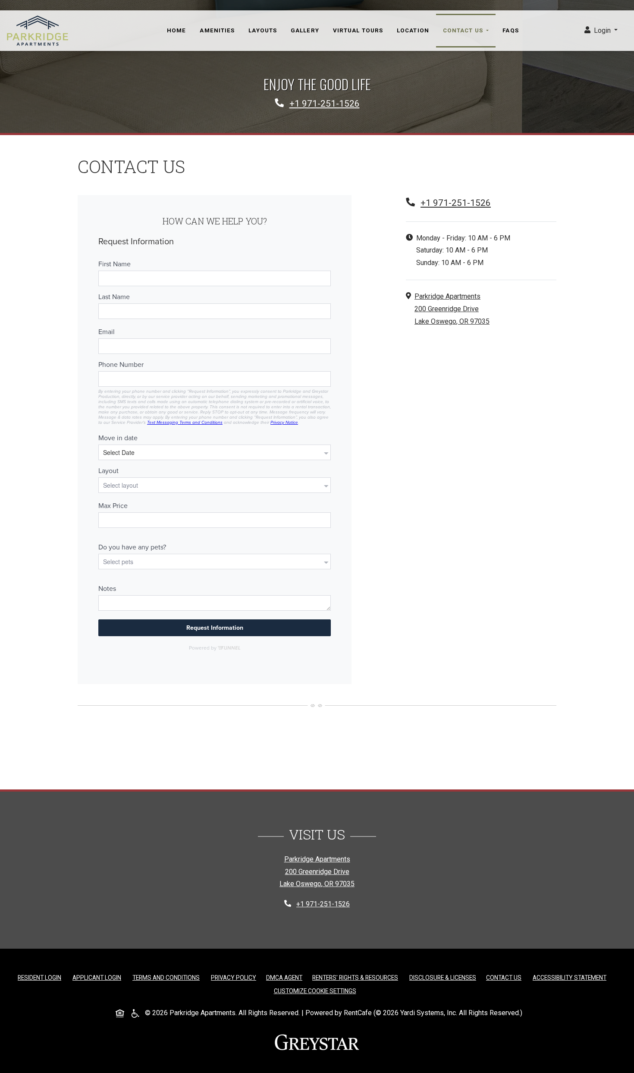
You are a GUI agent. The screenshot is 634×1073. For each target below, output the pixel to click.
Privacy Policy (235, 977)
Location (413, 30)
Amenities (217, 30)
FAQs (510, 30)
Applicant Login (98, 977)
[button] (601, 31)
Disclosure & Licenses (444, 977)
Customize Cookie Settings (315, 991)
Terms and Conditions (167, 977)
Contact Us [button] (464, 30)
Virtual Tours (358, 30)
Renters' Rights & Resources (357, 977)
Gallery (305, 30)
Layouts (262, 30)
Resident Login (41, 977)
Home (176, 30)
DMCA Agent (286, 977)
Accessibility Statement (571, 977)
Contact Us (503, 977)
